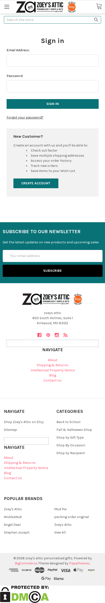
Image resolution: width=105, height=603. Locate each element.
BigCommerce (26, 563)
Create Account (35, 183)
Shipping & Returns (52, 365)
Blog (52, 375)
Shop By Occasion (70, 445)
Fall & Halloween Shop (74, 430)
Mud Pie (60, 509)
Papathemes (79, 563)
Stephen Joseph (17, 532)
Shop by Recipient (70, 453)
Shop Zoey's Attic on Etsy (24, 422)
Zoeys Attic (63, 525)
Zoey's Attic (13, 509)
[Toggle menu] (6, 6)
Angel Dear (12, 525)
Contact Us (52, 380)
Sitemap (10, 430)
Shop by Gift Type (70, 437)
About (52, 360)
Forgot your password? (25, 117)
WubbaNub (13, 517)
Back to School (68, 422)
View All (60, 532)
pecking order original (71, 517)
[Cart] (100, 6)
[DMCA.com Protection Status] (24, 594)
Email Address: (18, 50)
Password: (15, 76)
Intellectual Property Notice (53, 370)
